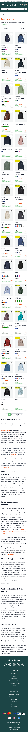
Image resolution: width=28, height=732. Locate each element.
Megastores (14, 673)
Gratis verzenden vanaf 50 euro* (15, 1)
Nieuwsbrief (14, 678)
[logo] (12, 5)
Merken (14, 676)
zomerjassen (10, 554)
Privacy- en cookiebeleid (14, 724)
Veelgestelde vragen (14, 694)
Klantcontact (14, 691)
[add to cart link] (12, 53)
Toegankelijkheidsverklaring (14, 722)
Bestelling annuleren (14, 697)
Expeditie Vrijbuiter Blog (14, 683)
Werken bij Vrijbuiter (14, 681)
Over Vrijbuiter (14, 671)
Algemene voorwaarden (14, 727)
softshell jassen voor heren (16, 532)
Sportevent (14, 685)
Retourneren (14, 701)
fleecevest (14, 454)
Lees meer (3, 24)
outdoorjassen (5, 430)
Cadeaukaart (14, 706)
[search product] (25, 9)
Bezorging (14, 699)
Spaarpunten (14, 704)
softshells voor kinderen (8, 534)
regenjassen (5, 467)
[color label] (2, 49)
